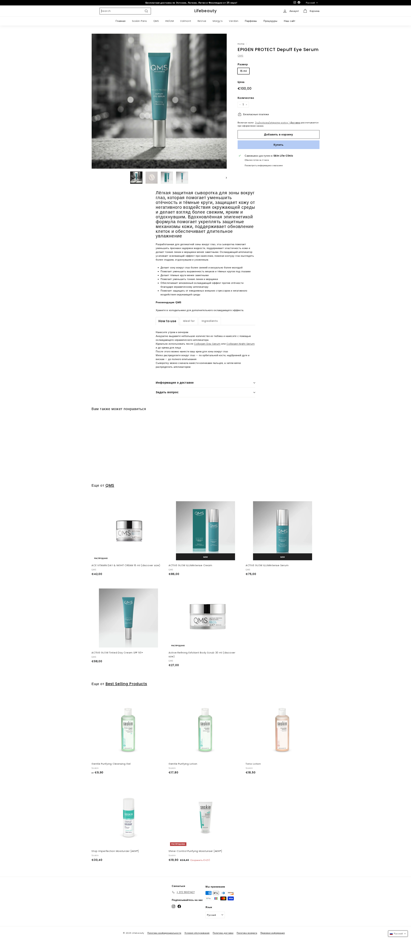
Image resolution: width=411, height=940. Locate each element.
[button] (398, 934)
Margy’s (218, 21)
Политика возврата (247, 933)
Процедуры (270, 21)
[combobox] (125, 11)
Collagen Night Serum (240, 343)
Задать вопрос (167, 392)
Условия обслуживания (197, 933)
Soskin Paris (139, 21)
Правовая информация (272, 933)
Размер (243, 64)
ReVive (202, 21)
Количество (246, 98)
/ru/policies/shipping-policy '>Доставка (277, 122)
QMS (156, 21)
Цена (241, 82)
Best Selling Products (126, 683)
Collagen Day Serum (207, 343)
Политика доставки (223, 933)
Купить (279, 144)
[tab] (167, 321)
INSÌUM (169, 21)
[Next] (225, 177)
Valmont (185, 21)
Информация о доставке (175, 383)
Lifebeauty (205, 10)
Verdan (233, 21)
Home (241, 44)
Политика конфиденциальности (164, 933)
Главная (120, 21)
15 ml (243, 71)
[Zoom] (159, 101)
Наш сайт (289, 21)
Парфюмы (251, 21)
